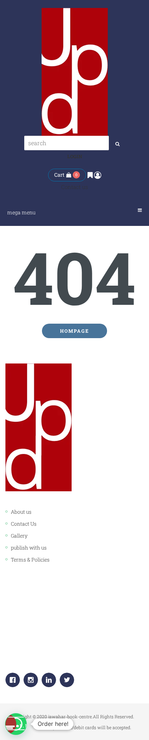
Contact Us (24, 523)
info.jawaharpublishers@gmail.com (66, 654)
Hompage (74, 331)
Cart (59, 174)
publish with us (29, 547)
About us (21, 511)
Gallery (19, 535)
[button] (16, 724)
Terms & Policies (30, 559)
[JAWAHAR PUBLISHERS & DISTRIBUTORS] (75, 72)
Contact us (74, 186)
